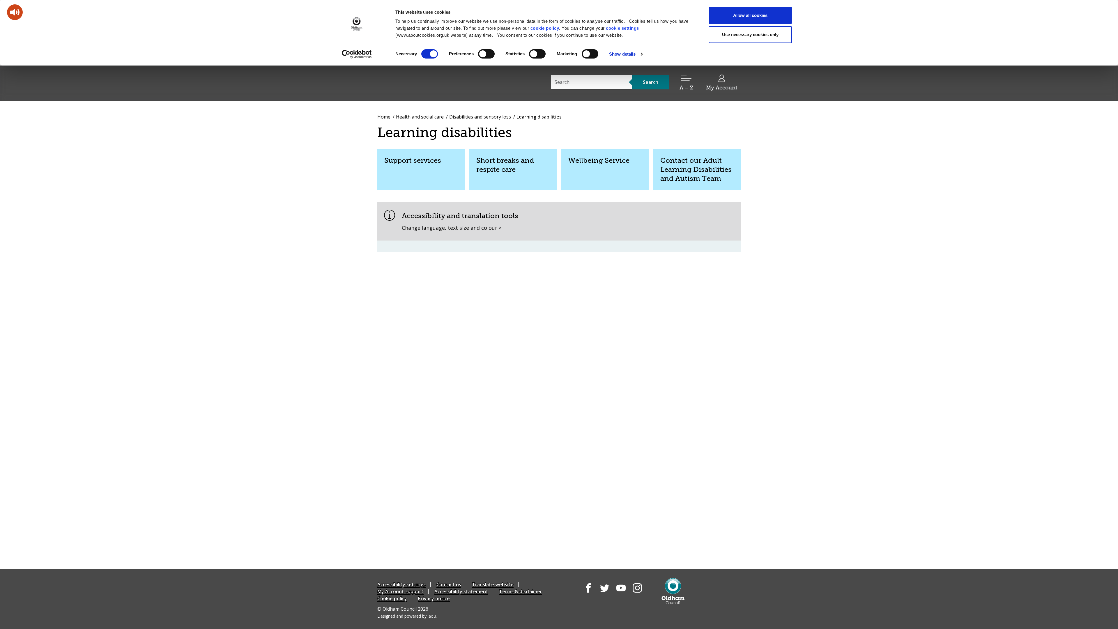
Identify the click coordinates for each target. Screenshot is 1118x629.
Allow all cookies (750, 15)
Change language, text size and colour (449, 227)
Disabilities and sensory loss (480, 117)
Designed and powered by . (407, 616)
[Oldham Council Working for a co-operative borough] (429, 83)
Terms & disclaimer (520, 591)
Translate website (493, 584)
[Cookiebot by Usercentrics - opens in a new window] (356, 54)
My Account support (400, 591)
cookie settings (622, 28)
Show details (622, 54)
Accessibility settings (401, 584)
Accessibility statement (461, 591)
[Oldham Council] (673, 591)
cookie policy (544, 28)
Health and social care (420, 117)
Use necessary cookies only (750, 34)
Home (383, 117)
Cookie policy (392, 598)
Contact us (448, 584)
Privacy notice (434, 598)
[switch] (486, 54)
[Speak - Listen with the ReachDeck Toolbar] (15, 12)
